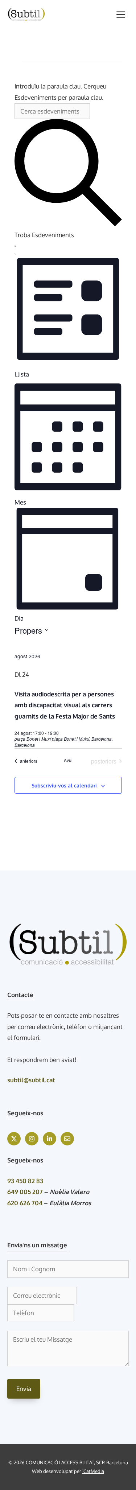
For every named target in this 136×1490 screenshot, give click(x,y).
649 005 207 (25, 1191)
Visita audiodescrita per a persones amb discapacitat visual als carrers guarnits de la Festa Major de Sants (65, 705)
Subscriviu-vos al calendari (64, 785)
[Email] (67, 1138)
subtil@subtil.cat (31, 1080)
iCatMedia (93, 1471)
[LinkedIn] (49, 1138)
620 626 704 (24, 1203)
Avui (68, 760)
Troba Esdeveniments (44, 235)
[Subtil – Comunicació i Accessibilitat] (26, 14)
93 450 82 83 (25, 1181)
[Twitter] (14, 1138)
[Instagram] (31, 1138)
